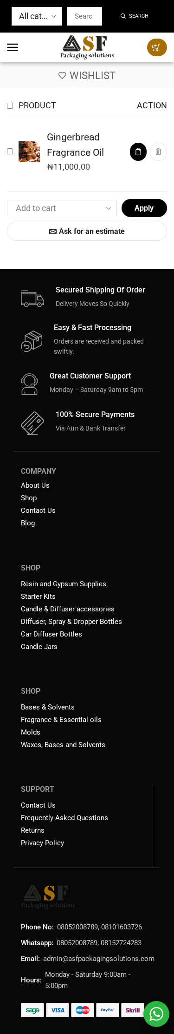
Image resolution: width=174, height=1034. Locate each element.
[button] (12, 47)
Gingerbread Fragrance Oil (75, 145)
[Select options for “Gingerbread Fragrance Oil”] (138, 152)
